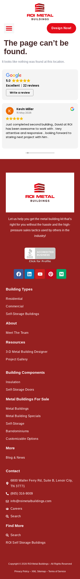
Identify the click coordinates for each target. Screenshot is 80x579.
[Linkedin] (29, 274)
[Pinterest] (51, 274)
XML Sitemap (39, 571)
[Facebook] (18, 274)
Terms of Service (57, 571)
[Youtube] (40, 274)
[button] (9, 28)
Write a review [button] (20, 93)
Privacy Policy (22, 571)
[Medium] (61, 274)
